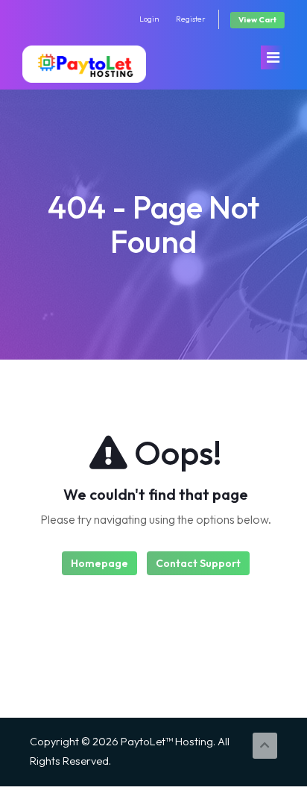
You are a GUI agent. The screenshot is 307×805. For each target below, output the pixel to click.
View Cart (257, 20)
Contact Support (198, 563)
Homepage (99, 563)
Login (149, 19)
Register (191, 19)
